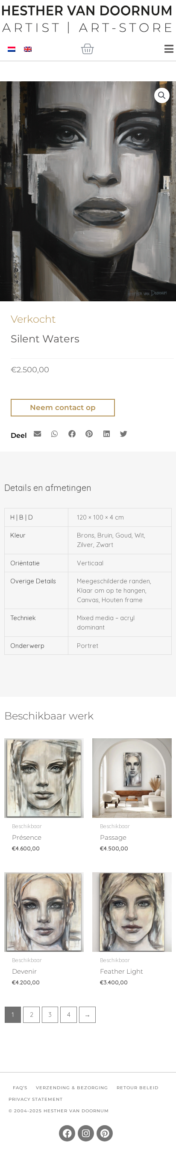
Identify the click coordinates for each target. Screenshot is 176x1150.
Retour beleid (137, 1088)
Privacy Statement (36, 1099)
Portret (87, 646)
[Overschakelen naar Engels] (28, 49)
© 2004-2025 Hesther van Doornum (59, 1111)
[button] (162, 95)
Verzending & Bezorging (72, 1088)
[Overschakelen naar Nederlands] (11, 49)
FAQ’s (20, 1088)
